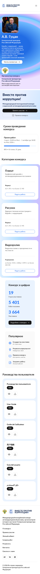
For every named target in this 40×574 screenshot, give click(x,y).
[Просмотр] (9, 394)
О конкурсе (7, 528)
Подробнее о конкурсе (18, 322)
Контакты (6, 547)
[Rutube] (5, 557)
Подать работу (20, 194)
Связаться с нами (9, 551)
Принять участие (19, 110)
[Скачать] (15, 394)
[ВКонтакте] (10, 557)
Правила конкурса (21, 115)
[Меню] (36, 6)
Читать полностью (10, 62)
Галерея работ (7, 540)
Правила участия (8, 532)
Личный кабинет (8, 536)
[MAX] (15, 557)
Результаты (7, 544)
